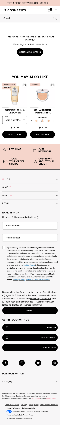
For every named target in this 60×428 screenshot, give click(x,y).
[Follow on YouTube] (38, 363)
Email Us (51, 327)
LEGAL (5, 203)
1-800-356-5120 (48, 337)
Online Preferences (13, 408)
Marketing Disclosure (40, 298)
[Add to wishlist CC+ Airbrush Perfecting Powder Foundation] (52, 85)
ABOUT (7, 195)
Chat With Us (49, 347)
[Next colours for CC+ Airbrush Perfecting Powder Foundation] (53, 121)
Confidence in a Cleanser (15, 111)
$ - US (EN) (7, 381)
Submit (30, 310)
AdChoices (36, 398)
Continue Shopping (30, 52)
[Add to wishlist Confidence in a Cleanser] (24, 85)
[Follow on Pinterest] (55, 363)
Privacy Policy (51, 398)
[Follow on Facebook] (5, 363)
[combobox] (27, 18)
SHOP (6, 187)
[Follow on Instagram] (22, 363)
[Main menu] (56, 10)
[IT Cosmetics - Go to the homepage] (15, 10)
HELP (6, 179)
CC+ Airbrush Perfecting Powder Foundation (42, 111)
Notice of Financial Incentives (27, 305)
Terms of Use (34, 295)
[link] (49, 10)
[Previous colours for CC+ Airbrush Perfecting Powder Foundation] (31, 121)
